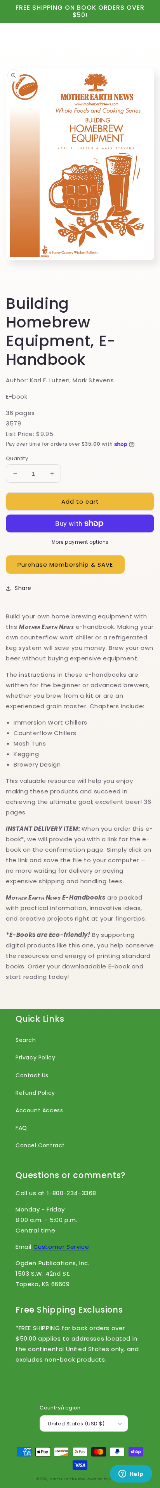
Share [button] (23, 588)
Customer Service (61, 1247)
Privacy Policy (35, 1057)
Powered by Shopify (105, 1479)
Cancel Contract (40, 1145)
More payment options (80, 542)
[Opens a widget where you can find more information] (131, 1474)
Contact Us (32, 1075)
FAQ (21, 1128)
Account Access (39, 1110)
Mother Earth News (67, 1479)
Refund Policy (35, 1093)
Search (26, 1040)
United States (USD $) (76, 1423)
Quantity (17, 458)
